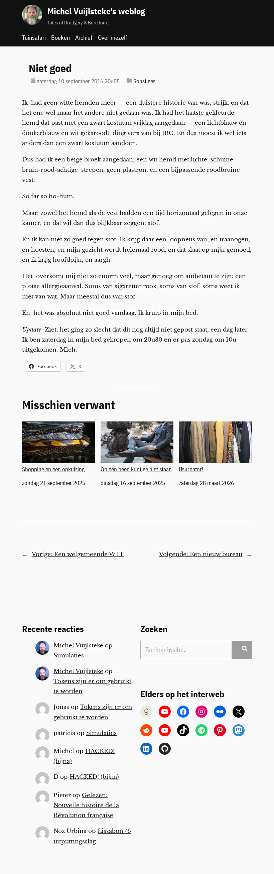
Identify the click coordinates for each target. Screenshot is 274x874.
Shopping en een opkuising (53, 469)
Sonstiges (144, 81)
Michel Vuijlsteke (78, 645)
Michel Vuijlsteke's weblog (96, 11)
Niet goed (50, 68)
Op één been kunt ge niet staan (136, 469)
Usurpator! (191, 469)
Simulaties (68, 655)
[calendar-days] (33, 80)
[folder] (129, 80)
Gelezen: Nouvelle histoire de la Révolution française (86, 805)
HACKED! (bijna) (94, 776)
